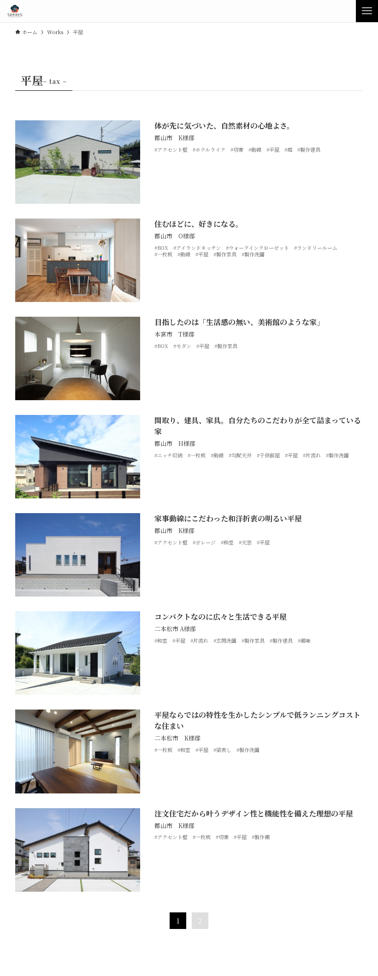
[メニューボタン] (367, 11)
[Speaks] (14, 11)
